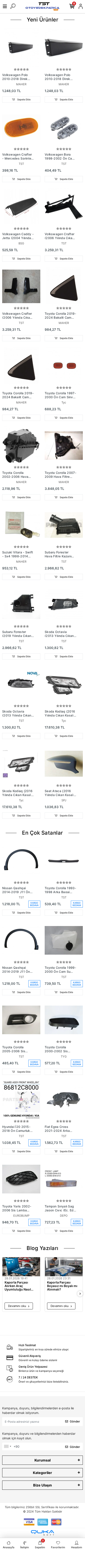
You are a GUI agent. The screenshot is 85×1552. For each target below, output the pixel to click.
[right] (80, 1294)
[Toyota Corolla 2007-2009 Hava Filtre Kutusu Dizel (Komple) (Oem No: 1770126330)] (64, 445)
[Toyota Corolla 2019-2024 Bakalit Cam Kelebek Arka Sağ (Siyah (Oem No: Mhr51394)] (64, 286)
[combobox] (7, 1446)
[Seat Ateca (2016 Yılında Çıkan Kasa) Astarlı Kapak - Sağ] (64, 764)
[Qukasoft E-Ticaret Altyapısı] (42, 1533)
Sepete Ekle (24, 99)
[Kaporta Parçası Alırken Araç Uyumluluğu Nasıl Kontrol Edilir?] (21, 1266)
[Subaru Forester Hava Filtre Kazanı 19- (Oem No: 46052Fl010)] (64, 525)
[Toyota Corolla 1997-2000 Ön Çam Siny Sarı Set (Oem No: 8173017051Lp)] (64, 366)
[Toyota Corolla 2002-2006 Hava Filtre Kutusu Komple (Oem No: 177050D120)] (21, 445)
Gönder (75, 1421)
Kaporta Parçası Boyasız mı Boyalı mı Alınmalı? (62, 1286)
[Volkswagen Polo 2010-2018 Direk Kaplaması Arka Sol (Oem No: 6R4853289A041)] (64, 47)
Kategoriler (42, 1472)
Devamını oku (17, 1306)
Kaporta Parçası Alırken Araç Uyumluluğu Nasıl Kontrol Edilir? (18, 1286)
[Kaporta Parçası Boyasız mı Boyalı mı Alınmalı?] (64, 1266)
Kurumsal (42, 1460)
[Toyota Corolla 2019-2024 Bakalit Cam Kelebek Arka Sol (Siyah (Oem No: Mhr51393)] (21, 366)
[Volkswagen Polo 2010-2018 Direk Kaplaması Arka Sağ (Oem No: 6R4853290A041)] (21, 47)
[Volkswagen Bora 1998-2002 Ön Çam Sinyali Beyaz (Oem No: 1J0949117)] (64, 127)
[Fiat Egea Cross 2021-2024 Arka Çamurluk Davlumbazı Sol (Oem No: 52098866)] (64, 1099)
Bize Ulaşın (42, 1485)
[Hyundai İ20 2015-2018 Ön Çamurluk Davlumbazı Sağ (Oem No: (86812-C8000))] (21, 1099)
